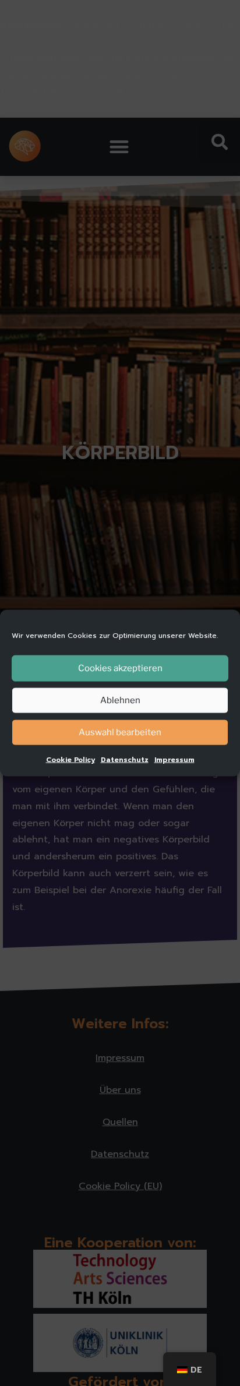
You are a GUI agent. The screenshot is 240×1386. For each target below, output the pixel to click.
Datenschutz (125, 759)
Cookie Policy (70, 759)
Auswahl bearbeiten (120, 732)
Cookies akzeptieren (120, 668)
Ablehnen (120, 700)
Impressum (174, 759)
